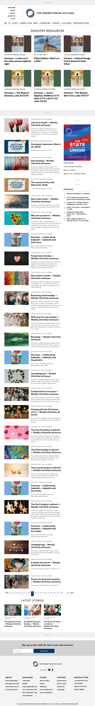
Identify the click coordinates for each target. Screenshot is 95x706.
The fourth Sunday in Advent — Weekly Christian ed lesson (46, 431)
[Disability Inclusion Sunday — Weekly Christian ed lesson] (32, 610)
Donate (12, 13)
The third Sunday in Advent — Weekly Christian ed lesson (46, 451)
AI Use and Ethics (11, 689)
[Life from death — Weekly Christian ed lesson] (16, 125)
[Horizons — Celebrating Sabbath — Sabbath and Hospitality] (16, 357)
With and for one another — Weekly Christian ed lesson (45, 318)
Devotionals (45, 680)
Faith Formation (46, 689)
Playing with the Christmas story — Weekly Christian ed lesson (45, 412)
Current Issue (25, 23)
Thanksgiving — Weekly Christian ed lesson (43, 546)
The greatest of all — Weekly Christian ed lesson (12, 624)
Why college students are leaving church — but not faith (78, 220)
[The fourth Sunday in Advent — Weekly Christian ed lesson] (16, 432)
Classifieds (66, 23)
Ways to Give (61, 683)
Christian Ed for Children (41, 119)
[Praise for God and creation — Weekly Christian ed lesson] (16, 582)
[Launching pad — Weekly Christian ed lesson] (16, 376)
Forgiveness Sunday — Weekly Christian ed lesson (45, 257)
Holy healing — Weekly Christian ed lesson (42, 162)
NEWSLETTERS (81, 677)
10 (35, 593)
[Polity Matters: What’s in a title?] (47, 43)
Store (43, 677)
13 (45, 593)
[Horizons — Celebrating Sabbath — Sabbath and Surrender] (16, 528)
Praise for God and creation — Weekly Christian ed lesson (46, 580)
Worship (56, 23)
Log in (12, 19)
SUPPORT (61, 677)
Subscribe (11, 7)
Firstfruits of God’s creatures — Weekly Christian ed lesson (52, 625)
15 (51, 593)
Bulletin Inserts (46, 692)
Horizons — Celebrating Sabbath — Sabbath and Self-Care (43, 240)
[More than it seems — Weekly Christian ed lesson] (16, 278)
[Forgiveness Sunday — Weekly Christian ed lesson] (16, 258)
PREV (7, 593)
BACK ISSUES (70, 170)
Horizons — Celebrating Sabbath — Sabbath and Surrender (43, 528)
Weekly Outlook (80, 686)
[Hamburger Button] (5, 23)
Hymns (42, 683)
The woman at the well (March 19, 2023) (42, 183)
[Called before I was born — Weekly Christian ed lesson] (16, 394)
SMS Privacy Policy (12, 686)
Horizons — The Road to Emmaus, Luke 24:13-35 (16, 94)
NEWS (35, 23)
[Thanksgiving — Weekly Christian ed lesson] (16, 547)
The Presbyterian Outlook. (34, 704)
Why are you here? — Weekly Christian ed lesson (45, 216)
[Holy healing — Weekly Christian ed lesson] (16, 163)
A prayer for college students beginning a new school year (78, 203)
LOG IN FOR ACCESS (73, 166)
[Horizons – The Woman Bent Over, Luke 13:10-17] (77, 78)
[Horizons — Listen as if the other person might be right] (17, 43)
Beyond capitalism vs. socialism (78, 193)
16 (54, 593)
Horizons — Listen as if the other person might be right (17, 61)
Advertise (11, 16)
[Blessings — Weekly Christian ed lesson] (16, 339)
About (8, 677)
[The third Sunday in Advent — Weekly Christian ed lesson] (16, 452)
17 (58, 593)
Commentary (45, 23)
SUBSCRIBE (69, 163)
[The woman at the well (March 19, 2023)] (16, 185)
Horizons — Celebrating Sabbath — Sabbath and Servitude (43, 488)
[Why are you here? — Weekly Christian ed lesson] (16, 218)
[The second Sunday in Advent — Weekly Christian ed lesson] (16, 470)
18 (61, 593)
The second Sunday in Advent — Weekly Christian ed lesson (46, 469)
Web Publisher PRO (73, 704)
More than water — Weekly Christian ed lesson (45, 200)
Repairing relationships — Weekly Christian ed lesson (45, 296)
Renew (12, 10)
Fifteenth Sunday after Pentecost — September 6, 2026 (77, 214)
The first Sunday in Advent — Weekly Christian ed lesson (46, 505)
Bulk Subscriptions (30, 692)
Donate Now (62, 680)
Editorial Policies (12, 683)
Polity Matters (40, 55)
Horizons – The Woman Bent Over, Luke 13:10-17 (76, 94)
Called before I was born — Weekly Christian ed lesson (45, 392)
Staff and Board (11, 680)
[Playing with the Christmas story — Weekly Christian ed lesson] (16, 412)
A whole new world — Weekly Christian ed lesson (45, 563)
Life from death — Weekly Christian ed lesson (44, 123)
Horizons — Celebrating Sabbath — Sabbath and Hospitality (43, 357)
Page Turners (79, 689)
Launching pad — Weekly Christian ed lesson (43, 374)
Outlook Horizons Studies (15, 55)
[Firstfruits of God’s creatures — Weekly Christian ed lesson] (52, 610)
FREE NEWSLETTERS (81, 23)
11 (38, 593)
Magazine (28, 677)
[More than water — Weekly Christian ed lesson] (16, 201)
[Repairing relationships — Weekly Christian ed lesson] (16, 298)
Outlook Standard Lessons (42, 141)
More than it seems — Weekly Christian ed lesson (46, 277)
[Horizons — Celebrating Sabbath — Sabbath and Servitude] (16, 488)
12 (42, 593)
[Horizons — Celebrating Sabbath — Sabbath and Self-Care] (16, 240)
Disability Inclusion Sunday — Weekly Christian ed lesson (32, 624)
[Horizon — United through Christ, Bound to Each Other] (77, 43)
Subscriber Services (30, 686)
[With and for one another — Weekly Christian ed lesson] (16, 320)
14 (48, 593)
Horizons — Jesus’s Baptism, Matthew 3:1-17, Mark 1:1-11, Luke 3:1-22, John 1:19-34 (47, 97)
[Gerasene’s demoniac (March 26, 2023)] (16, 147)
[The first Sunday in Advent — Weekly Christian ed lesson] (16, 507)
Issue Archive (27, 695)
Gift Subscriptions (30, 689)
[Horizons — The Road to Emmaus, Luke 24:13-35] (17, 78)
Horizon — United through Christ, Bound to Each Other (77, 61)
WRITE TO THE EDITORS (75, 174)
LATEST (15, 23)
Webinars (43, 686)
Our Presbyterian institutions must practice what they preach (78, 198)
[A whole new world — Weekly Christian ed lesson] (16, 565)
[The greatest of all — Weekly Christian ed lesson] (12, 610)
